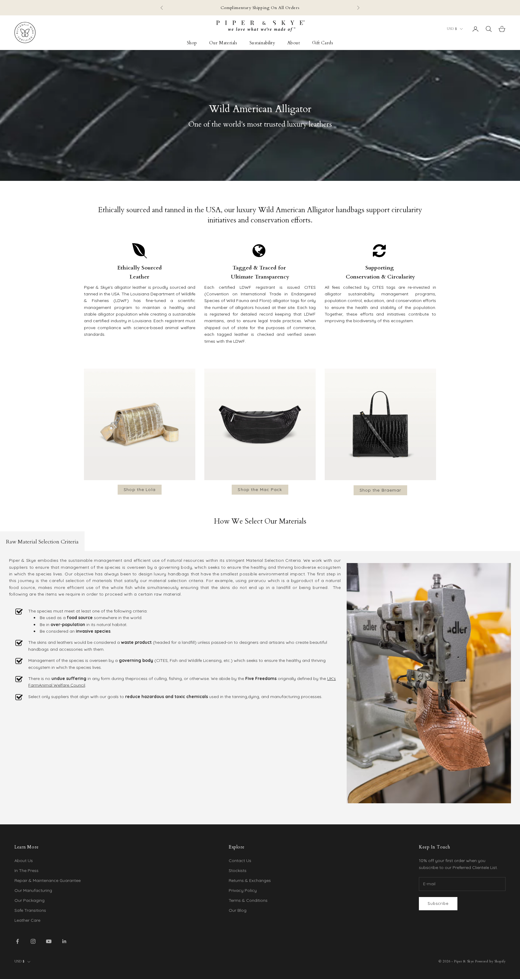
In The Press (26, 870)
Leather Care (27, 920)
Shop (192, 43)
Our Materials (223, 43)
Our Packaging (29, 900)
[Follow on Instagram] (33, 941)
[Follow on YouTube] (49, 941)
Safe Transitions (30, 910)
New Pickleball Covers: (208, 11)
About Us (23, 860)
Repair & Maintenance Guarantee (47, 880)
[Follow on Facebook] (17, 941)
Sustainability (262, 43)
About (293, 43)
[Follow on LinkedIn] (64, 941)
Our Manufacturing (33, 890)
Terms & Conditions (248, 900)
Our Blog (237, 910)
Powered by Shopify (490, 961)
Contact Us (240, 860)
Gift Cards (322, 43)
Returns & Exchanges (250, 880)
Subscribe (438, 903)
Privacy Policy (243, 890)
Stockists (237, 870)
